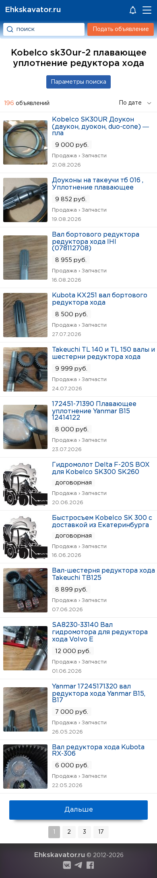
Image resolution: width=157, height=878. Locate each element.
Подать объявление (121, 29)
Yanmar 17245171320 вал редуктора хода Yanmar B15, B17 (98, 693)
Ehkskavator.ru (33, 9)
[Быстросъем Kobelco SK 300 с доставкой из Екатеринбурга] (25, 556)
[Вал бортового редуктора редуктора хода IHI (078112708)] (25, 277)
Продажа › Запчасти (79, 156)
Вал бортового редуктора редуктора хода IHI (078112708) (95, 241)
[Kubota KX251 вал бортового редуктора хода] (25, 334)
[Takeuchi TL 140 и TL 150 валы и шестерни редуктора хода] (25, 389)
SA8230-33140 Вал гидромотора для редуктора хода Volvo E (100, 632)
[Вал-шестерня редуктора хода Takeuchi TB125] (25, 610)
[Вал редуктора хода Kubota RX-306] (25, 786)
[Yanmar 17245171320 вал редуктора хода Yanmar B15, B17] (25, 729)
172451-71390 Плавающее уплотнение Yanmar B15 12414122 (94, 411)
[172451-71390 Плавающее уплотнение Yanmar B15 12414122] (25, 446)
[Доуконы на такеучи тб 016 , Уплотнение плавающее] (25, 219)
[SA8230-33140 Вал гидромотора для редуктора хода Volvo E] (25, 668)
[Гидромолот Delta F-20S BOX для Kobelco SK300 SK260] (25, 503)
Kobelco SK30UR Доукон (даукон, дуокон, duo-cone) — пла (100, 126)
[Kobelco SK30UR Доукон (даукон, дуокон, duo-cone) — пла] (25, 162)
